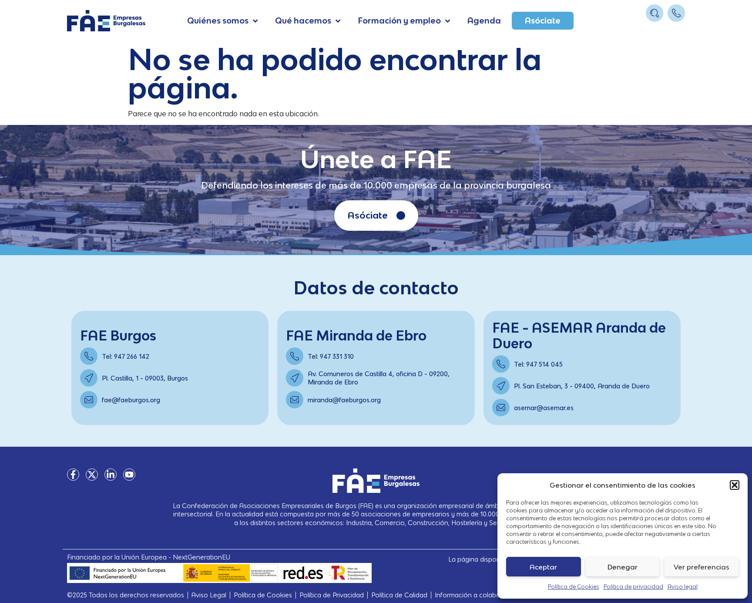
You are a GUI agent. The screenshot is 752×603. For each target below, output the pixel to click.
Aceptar (543, 567)
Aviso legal (683, 586)
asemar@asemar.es (544, 407)
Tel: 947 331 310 (331, 356)
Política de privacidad (633, 586)
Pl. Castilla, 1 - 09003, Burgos (145, 378)
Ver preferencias (701, 567)
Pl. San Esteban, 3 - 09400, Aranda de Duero (582, 386)
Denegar (623, 567)
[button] (734, 485)
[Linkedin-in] (110, 474)
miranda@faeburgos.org (344, 400)
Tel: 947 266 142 (125, 356)
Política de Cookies (573, 586)
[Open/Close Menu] (677, 29)
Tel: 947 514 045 (538, 364)
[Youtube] (129, 474)
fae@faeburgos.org (131, 400)
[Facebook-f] (73, 474)
